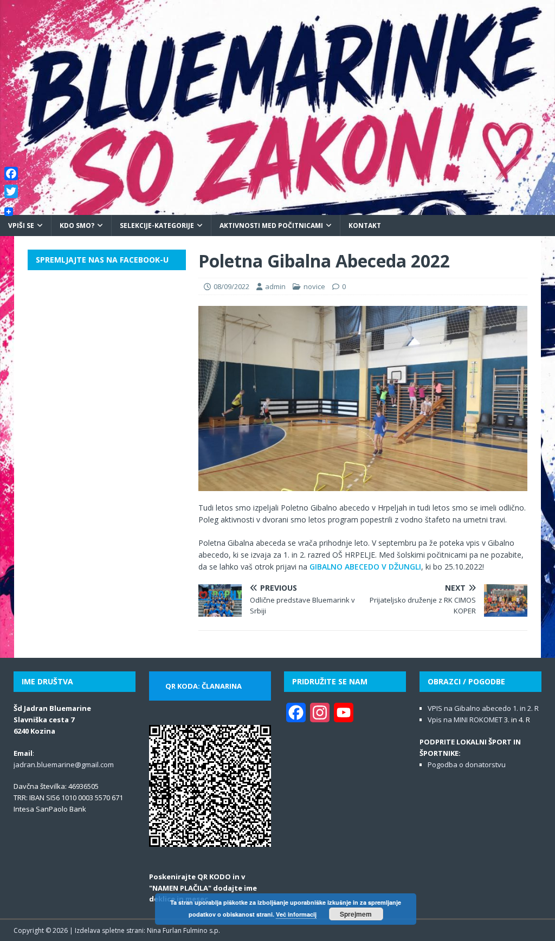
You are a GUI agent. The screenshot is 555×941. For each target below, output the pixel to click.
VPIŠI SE (21, 225)
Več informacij (296, 914)
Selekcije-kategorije (157, 225)
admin (275, 286)
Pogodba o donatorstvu (467, 764)
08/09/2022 (231, 286)
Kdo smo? (77, 225)
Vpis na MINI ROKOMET (465, 719)
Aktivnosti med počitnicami (271, 225)
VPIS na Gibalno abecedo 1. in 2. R (483, 708)
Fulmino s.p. (201, 930)
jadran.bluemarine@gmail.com (64, 764)
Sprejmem (356, 914)
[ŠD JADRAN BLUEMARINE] (277, 208)
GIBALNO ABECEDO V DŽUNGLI (365, 566)
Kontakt (365, 225)
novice (314, 286)
